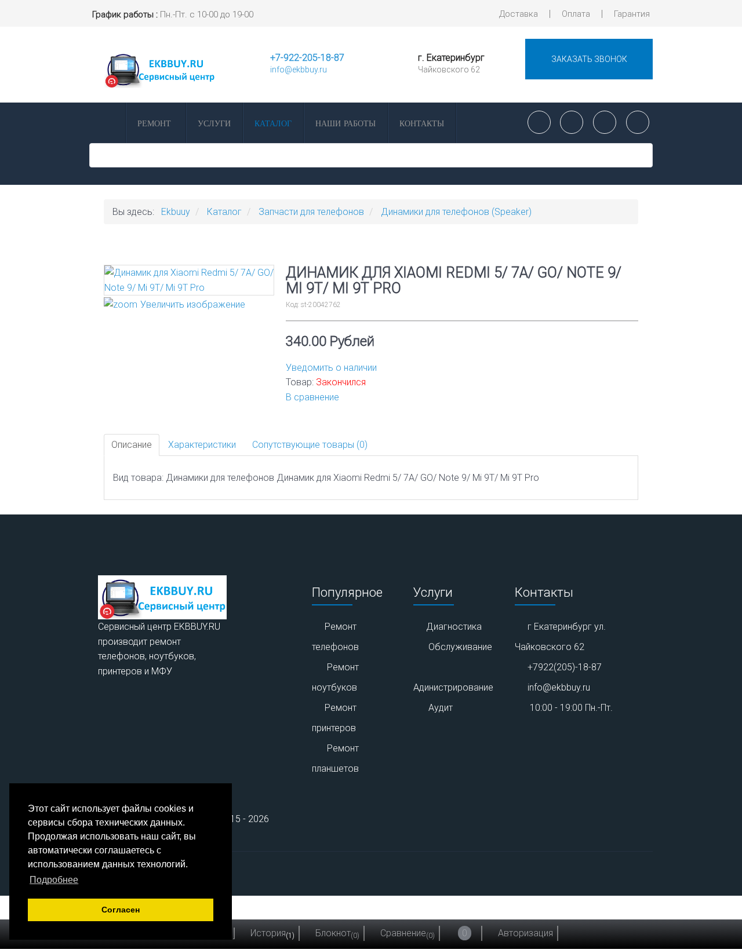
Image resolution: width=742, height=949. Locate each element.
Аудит (440, 707)
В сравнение (312, 397)
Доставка (518, 14)
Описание (131, 444)
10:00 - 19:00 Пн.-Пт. (571, 707)
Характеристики (202, 444)
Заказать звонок (589, 59)
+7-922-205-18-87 (307, 57)
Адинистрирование (453, 687)
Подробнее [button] (54, 880)
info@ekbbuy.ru (298, 69)
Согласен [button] (120, 909)
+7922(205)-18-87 (565, 667)
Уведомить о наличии (331, 367)
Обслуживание (460, 646)
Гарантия (632, 14)
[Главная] (106, 123)
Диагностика (454, 626)
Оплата (576, 14)
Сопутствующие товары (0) (310, 444)
